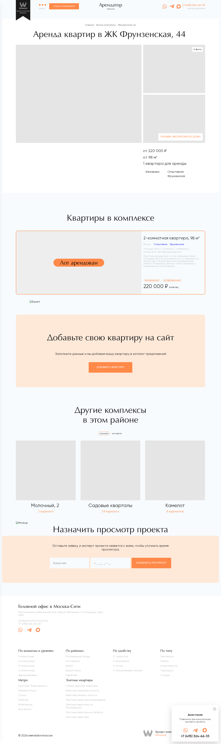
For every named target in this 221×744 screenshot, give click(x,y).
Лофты (164, 661)
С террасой (120, 656)
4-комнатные (26, 670)
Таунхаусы (166, 670)
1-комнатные (26, 656)
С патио (118, 665)
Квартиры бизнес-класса (81, 695)
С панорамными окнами (127, 670)
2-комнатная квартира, (171, 238)
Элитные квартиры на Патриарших (79, 706)
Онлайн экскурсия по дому (180, 137)
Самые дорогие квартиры (82, 685)
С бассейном (121, 661)
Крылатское (73, 670)
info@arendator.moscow (33, 620)
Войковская (25, 704)
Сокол (22, 695)
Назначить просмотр (151, 563)
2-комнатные (26, 661)
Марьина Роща (27, 690)
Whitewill (160, 735)
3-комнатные (26, 665)
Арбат (69, 665)
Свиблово (71, 675)
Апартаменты (168, 665)
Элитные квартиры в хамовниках (86, 699)
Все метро (25, 709)
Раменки (23, 699)
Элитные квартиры (77, 716)
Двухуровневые (27, 675)
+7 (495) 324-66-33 (29, 623)
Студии (165, 675)
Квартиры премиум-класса (82, 690)
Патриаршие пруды (78, 656)
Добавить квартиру (110, 367)
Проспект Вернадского (32, 685)
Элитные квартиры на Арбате (84, 712)
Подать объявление (64, 6)
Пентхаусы (167, 656)
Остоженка (73, 661)
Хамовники (152, 171)
